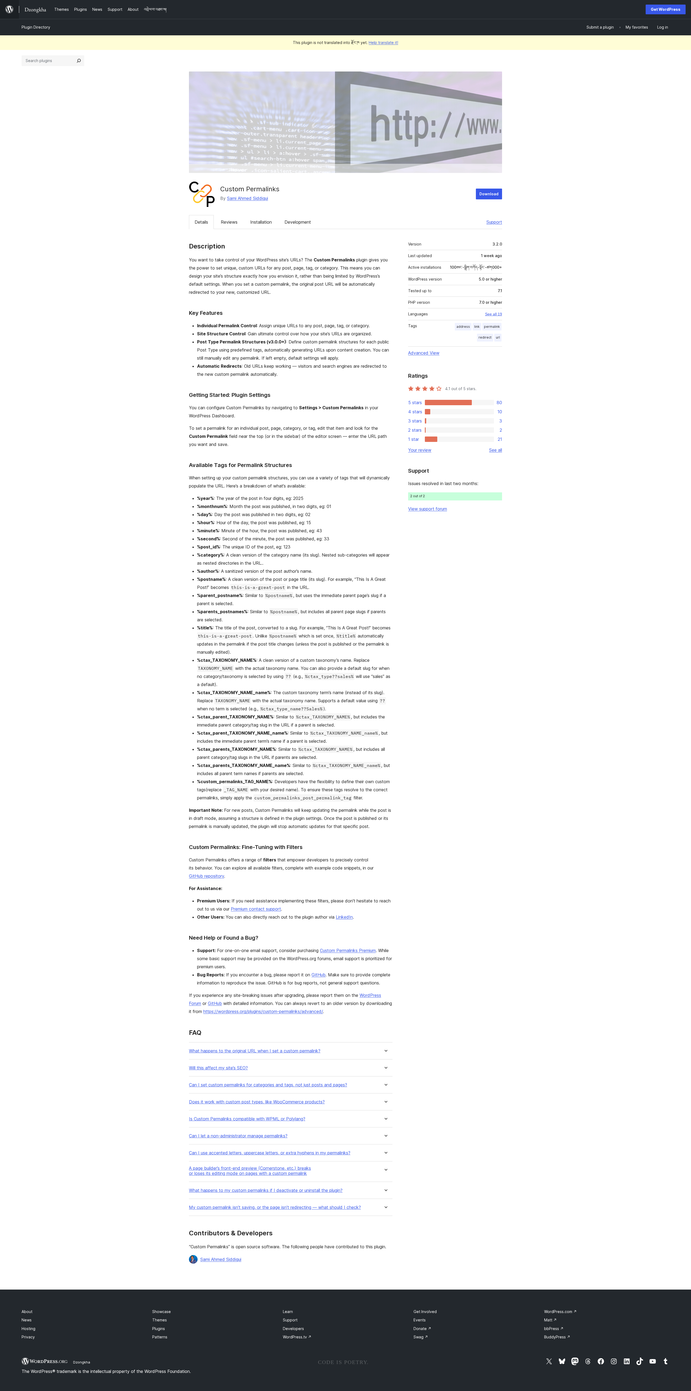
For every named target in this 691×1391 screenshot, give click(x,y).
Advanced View (423, 353)
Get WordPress (665, 9)
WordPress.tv (297, 1337)
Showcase (161, 1311)
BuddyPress (557, 1337)
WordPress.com (560, 1311)
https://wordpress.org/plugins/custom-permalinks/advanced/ (263, 1011)
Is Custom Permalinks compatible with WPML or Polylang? (247, 1118)
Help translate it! (383, 42)
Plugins (158, 1328)
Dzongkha (81, 1362)
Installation (261, 222)
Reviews (229, 222)
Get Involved (425, 1311)
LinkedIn (344, 917)
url (498, 337)
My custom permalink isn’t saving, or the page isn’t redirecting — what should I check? (275, 1207)
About (27, 1311)
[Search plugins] (78, 60)
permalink (492, 327)
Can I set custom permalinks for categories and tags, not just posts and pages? (268, 1084)
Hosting (28, 1328)
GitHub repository (206, 876)
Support (494, 222)
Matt (550, 1320)
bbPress (554, 1328)
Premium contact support (256, 909)
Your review (419, 450)
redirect (485, 337)
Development (297, 222)
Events (420, 1320)
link (477, 327)
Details (201, 222)
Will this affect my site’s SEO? (218, 1067)
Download (489, 194)
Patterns (159, 1337)
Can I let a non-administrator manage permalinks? (238, 1135)
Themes (159, 1320)
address (463, 327)
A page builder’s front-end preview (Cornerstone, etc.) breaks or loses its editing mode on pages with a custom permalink (250, 1171)
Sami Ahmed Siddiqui (247, 198)
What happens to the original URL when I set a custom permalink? (254, 1051)
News (27, 1320)
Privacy (28, 1337)
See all (495, 450)
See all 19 (493, 314)
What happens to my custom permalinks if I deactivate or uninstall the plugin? (266, 1190)
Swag (421, 1337)
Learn (288, 1311)
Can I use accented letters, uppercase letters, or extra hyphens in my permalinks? (269, 1152)
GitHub (318, 974)
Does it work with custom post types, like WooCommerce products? (257, 1101)
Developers (293, 1328)
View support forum (427, 509)
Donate (422, 1328)
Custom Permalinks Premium (348, 950)
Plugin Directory (36, 27)
